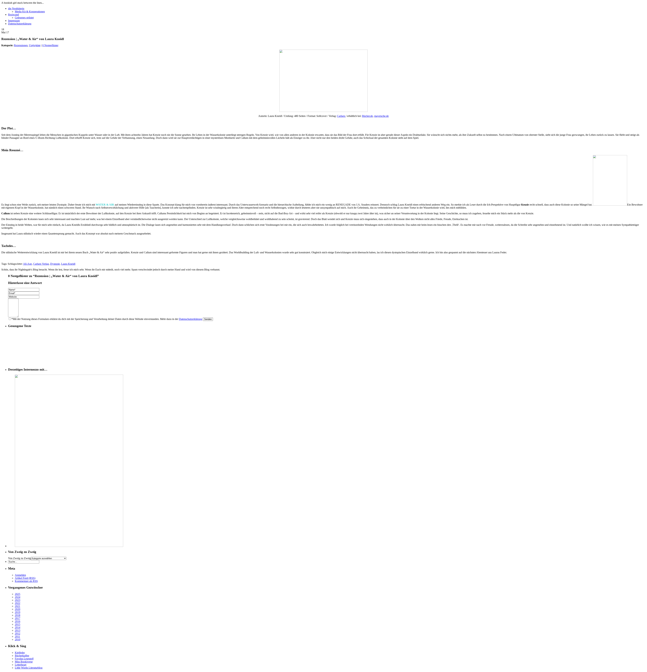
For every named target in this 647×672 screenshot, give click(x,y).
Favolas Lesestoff (24, 658)
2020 (17, 609)
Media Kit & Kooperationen (30, 11)
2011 (17, 636)
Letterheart (20, 664)
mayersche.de (381, 116)
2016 (17, 621)
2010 (17, 639)
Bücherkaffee (22, 655)
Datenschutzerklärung (19, 23)
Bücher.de (367, 116)
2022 (17, 603)
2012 (17, 633)
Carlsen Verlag (41, 263)
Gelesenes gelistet (24, 17)
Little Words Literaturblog (28, 667)
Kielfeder (20, 652)
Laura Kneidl (68, 263)
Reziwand (13, 14)
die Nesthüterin (16, 8)
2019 (17, 612)
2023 (17, 600)
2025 (17, 594)
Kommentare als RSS (26, 581)
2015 (17, 624)
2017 (17, 618)
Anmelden (20, 575)
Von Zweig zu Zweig (19, 558)
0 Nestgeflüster (50, 45)
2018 (17, 615)
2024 (17, 597)
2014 (17, 627)
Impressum (14, 20)
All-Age (27, 263)
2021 (17, 606)
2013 (17, 630)
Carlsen (341, 116)
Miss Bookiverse (24, 661)
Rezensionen (21, 45)
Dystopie (55, 263)
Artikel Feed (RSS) (25, 578)
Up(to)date (34, 45)
